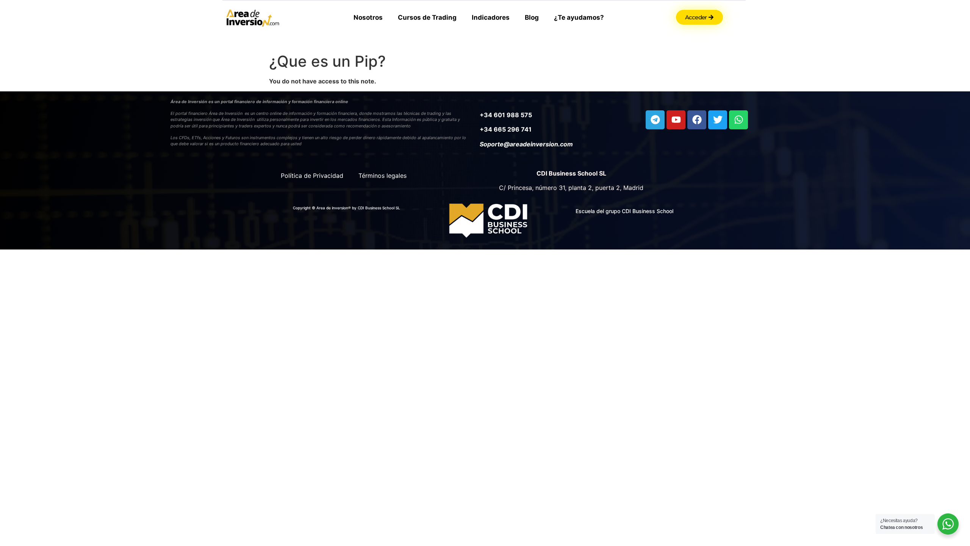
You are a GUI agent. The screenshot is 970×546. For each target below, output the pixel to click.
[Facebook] (696, 119)
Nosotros (368, 17)
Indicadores (491, 17)
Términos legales (382, 175)
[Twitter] (717, 119)
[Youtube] (675, 119)
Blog (532, 17)
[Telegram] (655, 119)
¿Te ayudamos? (579, 17)
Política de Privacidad (312, 175)
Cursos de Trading (427, 17)
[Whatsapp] (738, 119)
